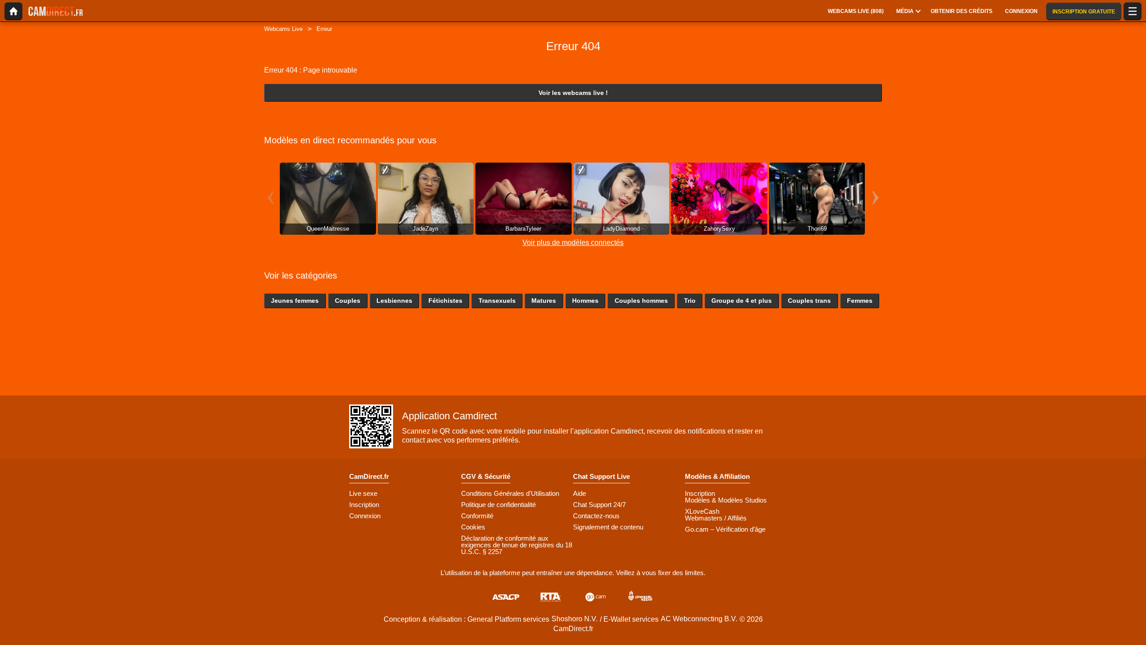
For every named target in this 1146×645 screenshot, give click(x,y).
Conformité (477, 516)
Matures (543, 300)
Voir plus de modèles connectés (573, 242)
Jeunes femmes (295, 300)
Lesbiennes (394, 300)
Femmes (859, 300)
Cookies (473, 527)
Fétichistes (445, 300)
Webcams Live (283, 29)
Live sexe (363, 493)
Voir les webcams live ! (573, 92)
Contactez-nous (596, 516)
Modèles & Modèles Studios (726, 500)
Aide (579, 493)
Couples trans (809, 300)
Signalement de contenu (608, 527)
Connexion (365, 516)
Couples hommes (641, 300)
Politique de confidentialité (498, 504)
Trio (690, 300)
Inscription (364, 504)
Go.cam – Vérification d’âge (725, 529)
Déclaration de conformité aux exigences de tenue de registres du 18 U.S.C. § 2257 (516, 544)
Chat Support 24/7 (599, 504)
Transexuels (497, 300)
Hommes (585, 300)
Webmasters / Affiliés (716, 518)
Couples (347, 300)
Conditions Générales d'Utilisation (510, 493)
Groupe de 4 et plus (741, 300)
